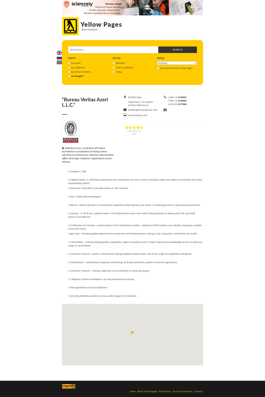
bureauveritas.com (137, 115)
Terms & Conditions (182, 391)
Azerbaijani (59, 62)
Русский (59, 58)
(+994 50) (177, 104)
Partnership (165, 391)
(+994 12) (177, 97)
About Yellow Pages (147, 391)
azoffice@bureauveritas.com (142, 109)
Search (178, 49)
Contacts (198, 391)
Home (133, 391)
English (59, 53)
